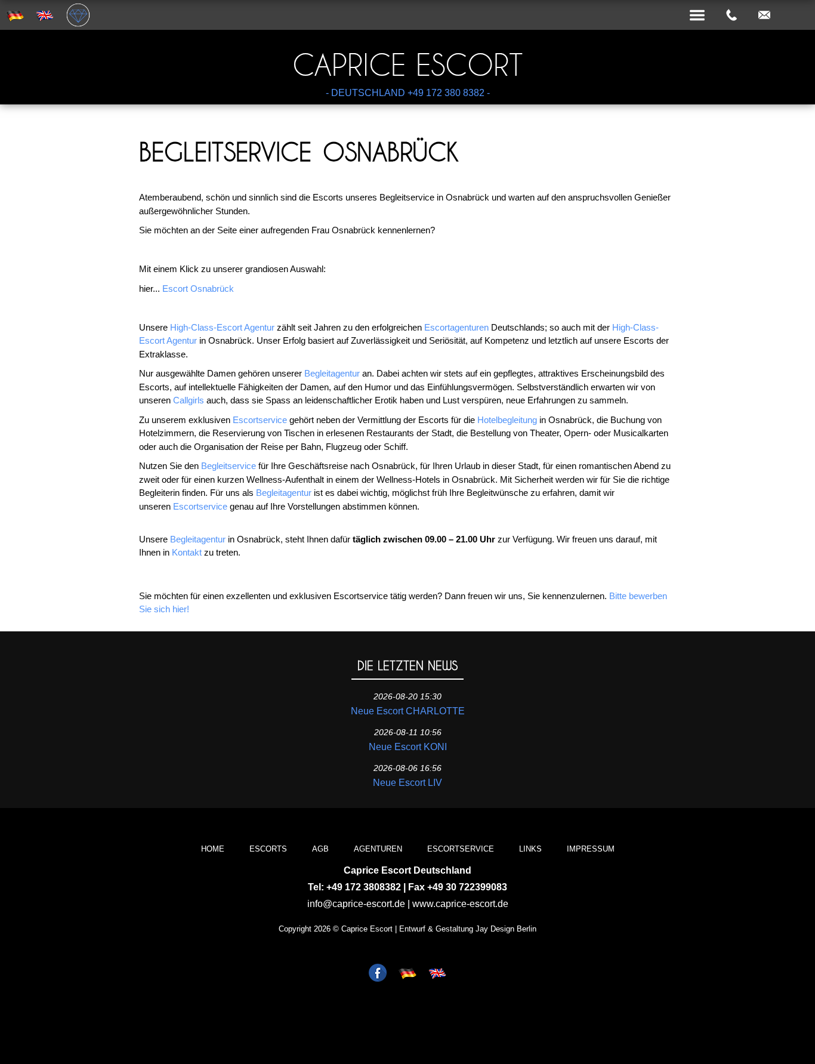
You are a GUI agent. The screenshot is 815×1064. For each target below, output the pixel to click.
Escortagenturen (456, 327)
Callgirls (188, 400)
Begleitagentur (332, 373)
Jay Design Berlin (506, 928)
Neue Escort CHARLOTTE (408, 711)
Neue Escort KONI (408, 747)
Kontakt (187, 552)
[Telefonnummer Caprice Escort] (731, 15)
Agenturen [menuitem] (378, 848)
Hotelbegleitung (507, 420)
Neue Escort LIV (407, 783)
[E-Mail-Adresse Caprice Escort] (764, 15)
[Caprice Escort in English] (437, 974)
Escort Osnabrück (198, 288)
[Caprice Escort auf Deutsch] (407, 974)
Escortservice (260, 420)
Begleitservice (228, 466)
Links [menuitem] (530, 848)
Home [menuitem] (212, 848)
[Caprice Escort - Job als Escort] (378, 974)
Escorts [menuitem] (268, 848)
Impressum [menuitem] (591, 848)
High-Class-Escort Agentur (222, 327)
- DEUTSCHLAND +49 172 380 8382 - (408, 93)
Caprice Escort (407, 65)
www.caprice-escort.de (460, 904)
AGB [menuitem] (320, 848)
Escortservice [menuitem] (460, 848)
